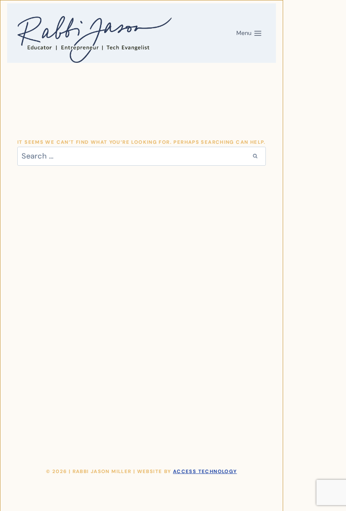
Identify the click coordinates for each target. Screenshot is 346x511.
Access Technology (205, 471)
